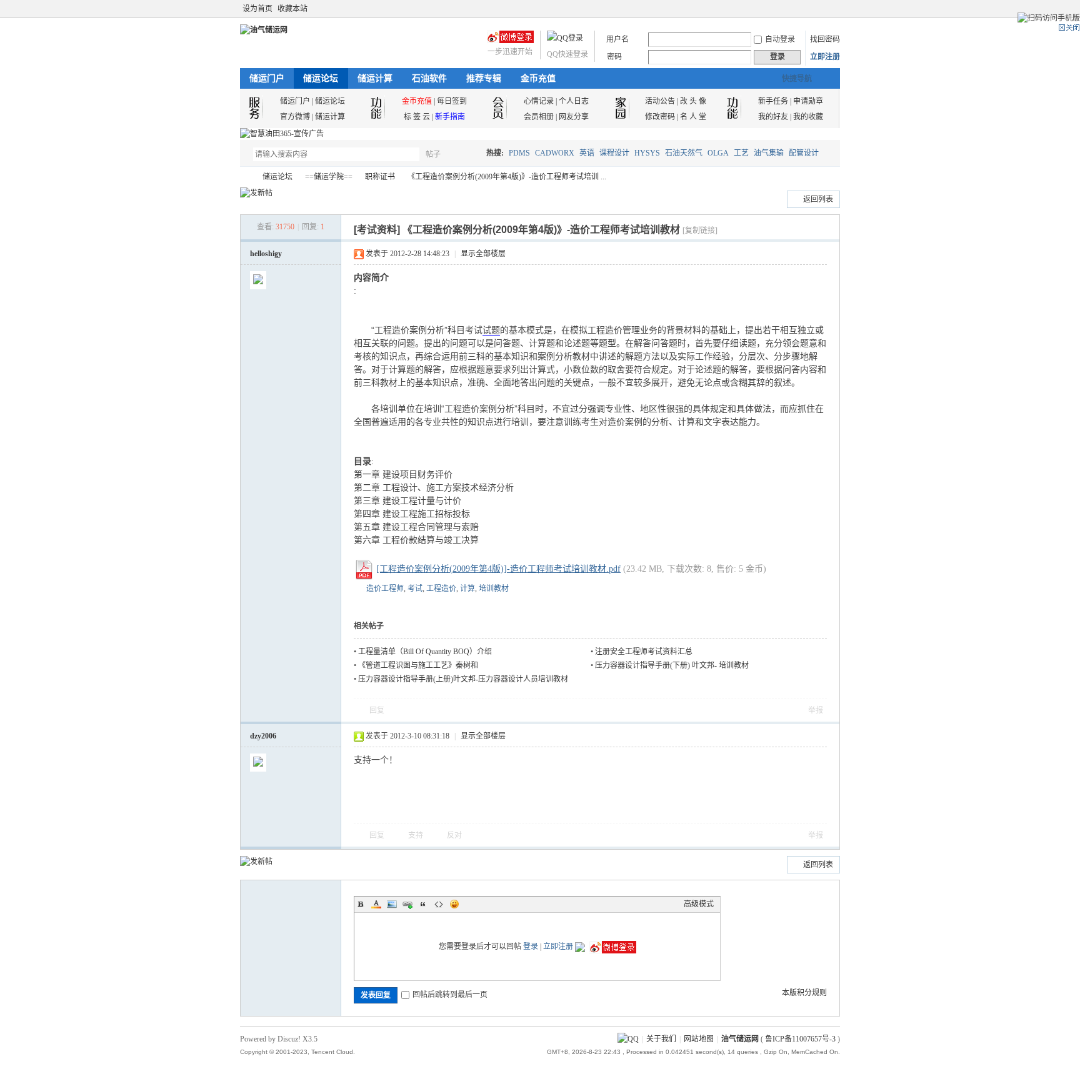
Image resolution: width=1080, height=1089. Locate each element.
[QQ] (628, 1039)
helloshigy (266, 253)
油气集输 (769, 153)
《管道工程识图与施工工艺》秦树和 (418, 665)
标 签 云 (417, 116)
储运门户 (266, 78)
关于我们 (661, 1039)
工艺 (741, 153)
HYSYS (647, 153)
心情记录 (539, 101)
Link (407, 904)
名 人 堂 (693, 116)
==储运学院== (328, 176)
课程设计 (614, 153)
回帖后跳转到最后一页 (450, 994)
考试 (415, 588)
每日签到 (452, 101)
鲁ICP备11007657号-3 (800, 1039)
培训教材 (494, 588)
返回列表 (818, 199)
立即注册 (825, 56)
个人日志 (574, 101)
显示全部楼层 (483, 253)
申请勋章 (808, 101)
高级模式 (699, 904)
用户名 (617, 39)
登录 (530, 946)
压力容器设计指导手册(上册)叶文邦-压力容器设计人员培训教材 (463, 679)
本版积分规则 (804, 992)
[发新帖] (256, 193)
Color (376, 904)
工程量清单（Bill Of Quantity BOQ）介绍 (425, 651)
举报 (815, 710)
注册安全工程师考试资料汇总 (643, 651)
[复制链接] (700, 230)
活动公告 (660, 101)
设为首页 (257, 8)
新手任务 (773, 101)
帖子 (433, 154)
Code (438, 904)
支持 (416, 835)
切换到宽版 (833, 8)
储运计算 (375, 78)
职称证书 (380, 176)
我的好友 (773, 116)
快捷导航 (797, 78)
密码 (614, 56)
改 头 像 (693, 101)
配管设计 (804, 153)
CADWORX (554, 153)
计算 (467, 588)
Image (392, 904)
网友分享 (574, 116)
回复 (376, 710)
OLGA (718, 153)
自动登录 (780, 39)
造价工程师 (385, 588)
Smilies (454, 904)
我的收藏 (808, 116)
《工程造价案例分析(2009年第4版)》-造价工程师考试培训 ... (507, 176)
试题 (491, 330)
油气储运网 (245, 177)
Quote (423, 904)
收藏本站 (293, 8)
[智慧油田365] (282, 133)
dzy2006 (263, 736)
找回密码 (825, 39)
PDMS (519, 153)
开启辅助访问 (822, 8)
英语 (586, 153)
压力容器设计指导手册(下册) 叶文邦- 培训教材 (672, 665)
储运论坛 (320, 78)
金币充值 (538, 78)
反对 (454, 835)
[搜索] (469, 154)
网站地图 (699, 1039)
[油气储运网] (264, 30)
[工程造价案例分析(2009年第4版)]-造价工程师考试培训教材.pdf (498, 569)
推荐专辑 (483, 78)
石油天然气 (683, 153)
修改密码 (660, 116)
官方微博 (295, 116)
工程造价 (441, 588)
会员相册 (539, 116)
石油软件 (429, 78)
